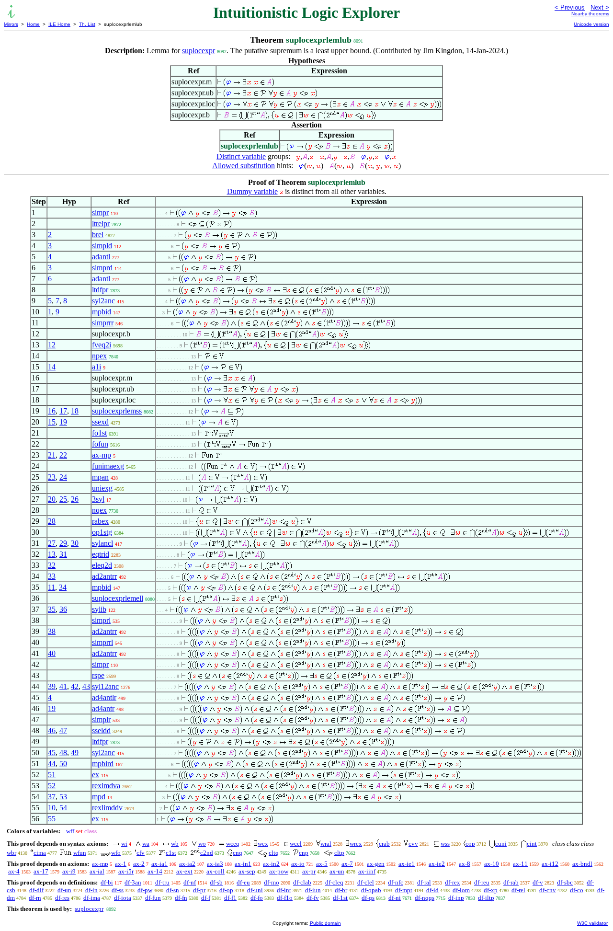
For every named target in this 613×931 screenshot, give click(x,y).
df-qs (368, 897)
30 (75, 543)
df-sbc (565, 882)
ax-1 (120, 863)
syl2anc (103, 301)
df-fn (181, 897)
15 (52, 422)
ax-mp (101, 455)
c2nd (206, 852)
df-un (64, 890)
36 (63, 609)
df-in (91, 890)
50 (63, 763)
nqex (99, 510)
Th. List (87, 24)
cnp (303, 852)
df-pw (144, 890)
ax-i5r (126, 871)
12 (52, 345)
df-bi (107, 882)
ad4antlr (104, 697)
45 (52, 752)
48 (63, 752)
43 (86, 686)
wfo (116, 852)
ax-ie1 (406, 863)
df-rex (452, 882)
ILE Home (59, 24)
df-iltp (486, 897)
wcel (296, 843)
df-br (341, 890)
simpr (100, 212)
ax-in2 (271, 863)
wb (175, 843)
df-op (226, 890)
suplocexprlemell (117, 598)
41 (63, 686)
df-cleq (334, 882)
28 (52, 521)
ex (95, 774)
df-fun (153, 897)
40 (52, 653)
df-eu (243, 882)
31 (63, 554)
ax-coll (215, 871)
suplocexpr (198, 50)
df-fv (312, 897)
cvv (413, 843)
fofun (100, 444)
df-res (62, 897)
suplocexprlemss (117, 411)
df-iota (122, 897)
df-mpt (403, 890)
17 (63, 411)
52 (52, 786)
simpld (102, 245)
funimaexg (108, 466)
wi (124, 843)
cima (40, 852)
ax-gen (376, 863)
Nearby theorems (590, 13)
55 (52, 819)
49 (75, 752)
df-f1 (230, 897)
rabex (100, 521)
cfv (140, 852)
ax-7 (347, 863)
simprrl (102, 642)
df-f (205, 897)
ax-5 (322, 863)
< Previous (570, 7)
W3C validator (592, 923)
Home (33, 24)
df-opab (371, 890)
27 (52, 543)
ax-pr (309, 871)
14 (52, 367)
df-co (576, 890)
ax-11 (520, 863)
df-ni (394, 897)
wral (325, 843)
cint (532, 843)
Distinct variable (241, 156)
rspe (98, 675)
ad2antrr (104, 576)
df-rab (511, 882)
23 (52, 477)
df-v (538, 882)
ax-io (298, 863)
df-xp (491, 890)
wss (445, 843)
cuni (501, 843)
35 (52, 609)
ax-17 (41, 871)
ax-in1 (243, 863)
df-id (432, 890)
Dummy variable (252, 191)
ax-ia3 (215, 863)
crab (384, 843)
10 (52, 808)
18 (75, 411)
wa (145, 843)
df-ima (91, 897)
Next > (599, 7)
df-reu (481, 882)
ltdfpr (100, 290)
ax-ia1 (159, 863)
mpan (100, 477)
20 (52, 499)
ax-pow (278, 871)
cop (470, 843)
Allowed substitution (243, 165)
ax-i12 (550, 863)
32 (52, 565)
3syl (98, 499)
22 (63, 455)
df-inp (456, 897)
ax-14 (155, 871)
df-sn (172, 890)
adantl (101, 257)
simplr (101, 719)
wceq (232, 843)
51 (52, 774)
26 (75, 499)
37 (52, 797)
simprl (101, 620)
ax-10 (491, 863)
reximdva (106, 786)
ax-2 (139, 863)
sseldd (101, 730)
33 (52, 576)
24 (63, 477)
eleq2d (102, 565)
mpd (98, 797)
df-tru (162, 882)
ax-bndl (582, 863)
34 (63, 587)
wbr (11, 852)
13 (52, 554)
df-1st (340, 897)
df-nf (189, 882)
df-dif (36, 890)
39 (52, 686)
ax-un (336, 871)
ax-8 (464, 863)
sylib (99, 609)
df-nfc (395, 882)
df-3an (133, 882)
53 (63, 797)
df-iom (461, 890)
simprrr (103, 323)
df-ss (118, 890)
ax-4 (14, 871)
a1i (96, 367)
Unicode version (591, 24)
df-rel (518, 890)
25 (63, 499)
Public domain (325, 923)
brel (97, 234)
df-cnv (547, 890)
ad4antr (103, 708)
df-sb (216, 882)
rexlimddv (107, 808)
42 (75, 686)
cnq (237, 852)
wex (263, 843)
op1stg (102, 532)
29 (63, 543)
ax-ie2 (437, 863)
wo (202, 843)
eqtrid (100, 554)
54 (63, 808)
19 (63, 422)
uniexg (102, 488)
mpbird (103, 763)
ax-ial (97, 871)
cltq (274, 852)
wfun (79, 852)
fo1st (99, 433)
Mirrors (11, 24)
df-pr (199, 890)
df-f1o (285, 897)
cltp (339, 852)
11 (51, 587)
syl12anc (105, 686)
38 (52, 631)
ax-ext (184, 871)
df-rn (35, 897)
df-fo (256, 897)
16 (52, 411)
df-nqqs (424, 897)
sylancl (102, 543)
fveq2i (101, 345)
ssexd (100, 422)
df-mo (271, 882)
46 (52, 730)
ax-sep (246, 871)
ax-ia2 (187, 863)
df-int (284, 890)
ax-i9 (69, 871)
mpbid (101, 312)
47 (63, 730)
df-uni (255, 890)
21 (52, 455)
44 (52, 763)
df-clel (365, 882)
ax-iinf (366, 871)
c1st (171, 852)
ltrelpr (101, 223)
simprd (102, 268)
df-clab (302, 882)
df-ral (424, 882)
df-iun (313, 890)
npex (99, 356)
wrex (356, 843)
